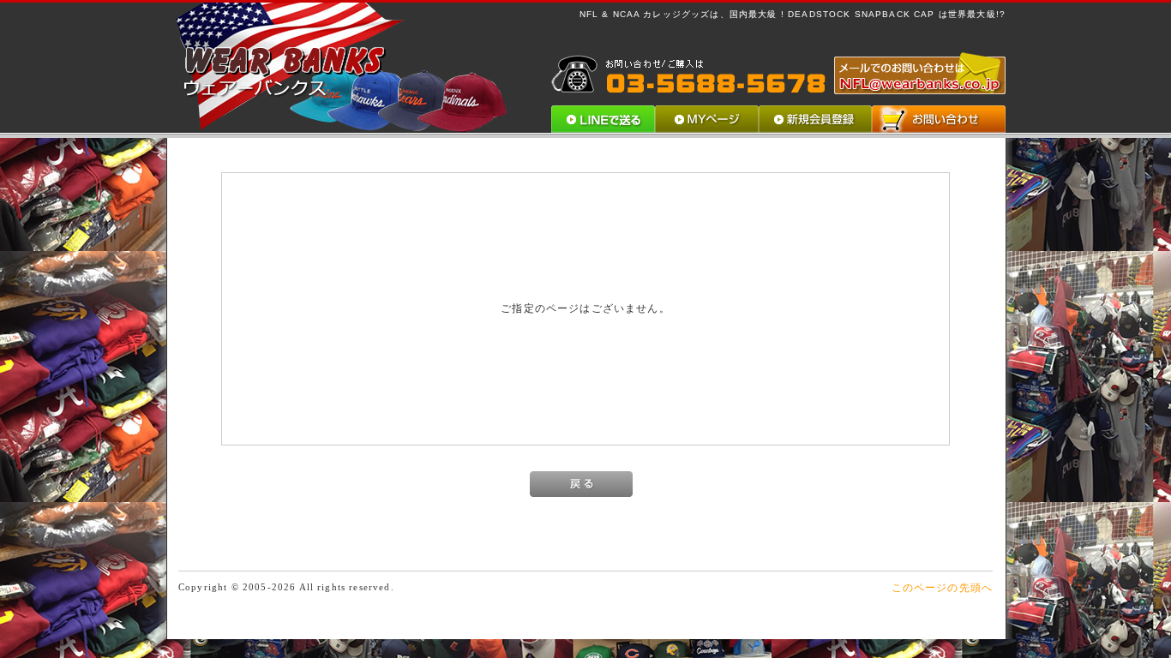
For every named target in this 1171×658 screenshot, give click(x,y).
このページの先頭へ (942, 587)
